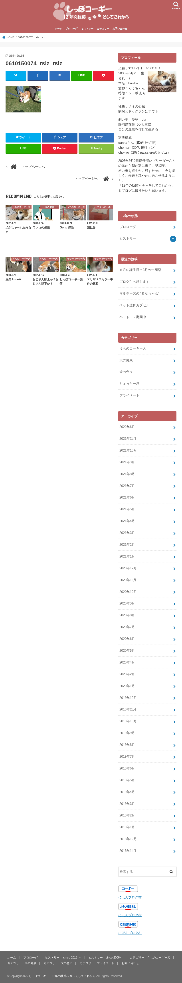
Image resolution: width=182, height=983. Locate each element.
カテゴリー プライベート (97, 963)
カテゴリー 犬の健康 (21, 963)
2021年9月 (127, 462)
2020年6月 (127, 639)
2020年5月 (127, 650)
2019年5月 (127, 780)
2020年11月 (127, 580)
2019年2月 (127, 815)
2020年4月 (127, 662)
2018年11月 (127, 851)
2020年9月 (127, 603)
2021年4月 (127, 521)
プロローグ (71, 28)
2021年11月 (127, 438)
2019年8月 (127, 745)
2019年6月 (127, 768)
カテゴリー (103, 28)
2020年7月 (127, 627)
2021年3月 (127, 533)
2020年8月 (127, 615)
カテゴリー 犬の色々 (58, 963)
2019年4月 (127, 792)
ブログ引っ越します (134, 281)
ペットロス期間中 (132, 317)
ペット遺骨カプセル (134, 305)
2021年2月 (127, 544)
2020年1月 (127, 686)
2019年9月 (127, 733)
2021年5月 (127, 509)
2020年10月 (128, 592)
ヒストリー (87, 28)
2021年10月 (128, 450)
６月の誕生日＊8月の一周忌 (140, 270)
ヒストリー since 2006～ (105, 957)
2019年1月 (127, 827)
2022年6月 (127, 427)
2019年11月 (127, 709)
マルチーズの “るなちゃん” (139, 293)
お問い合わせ (120, 28)
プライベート (129, 395)
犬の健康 (126, 360)
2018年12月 (128, 839)
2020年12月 (128, 568)
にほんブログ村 (130, 897)
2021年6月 (127, 497)
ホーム (58, 28)
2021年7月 (127, 486)
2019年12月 (128, 698)
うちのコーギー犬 (132, 348)
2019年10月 (128, 721)
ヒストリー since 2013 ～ (63, 957)
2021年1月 (127, 556)
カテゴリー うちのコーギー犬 (150, 957)
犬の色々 (126, 372)
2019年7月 (127, 756)
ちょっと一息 (129, 383)
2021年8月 (127, 474)
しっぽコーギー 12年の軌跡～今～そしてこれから (62, 976)
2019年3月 (127, 804)
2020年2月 (127, 674)
